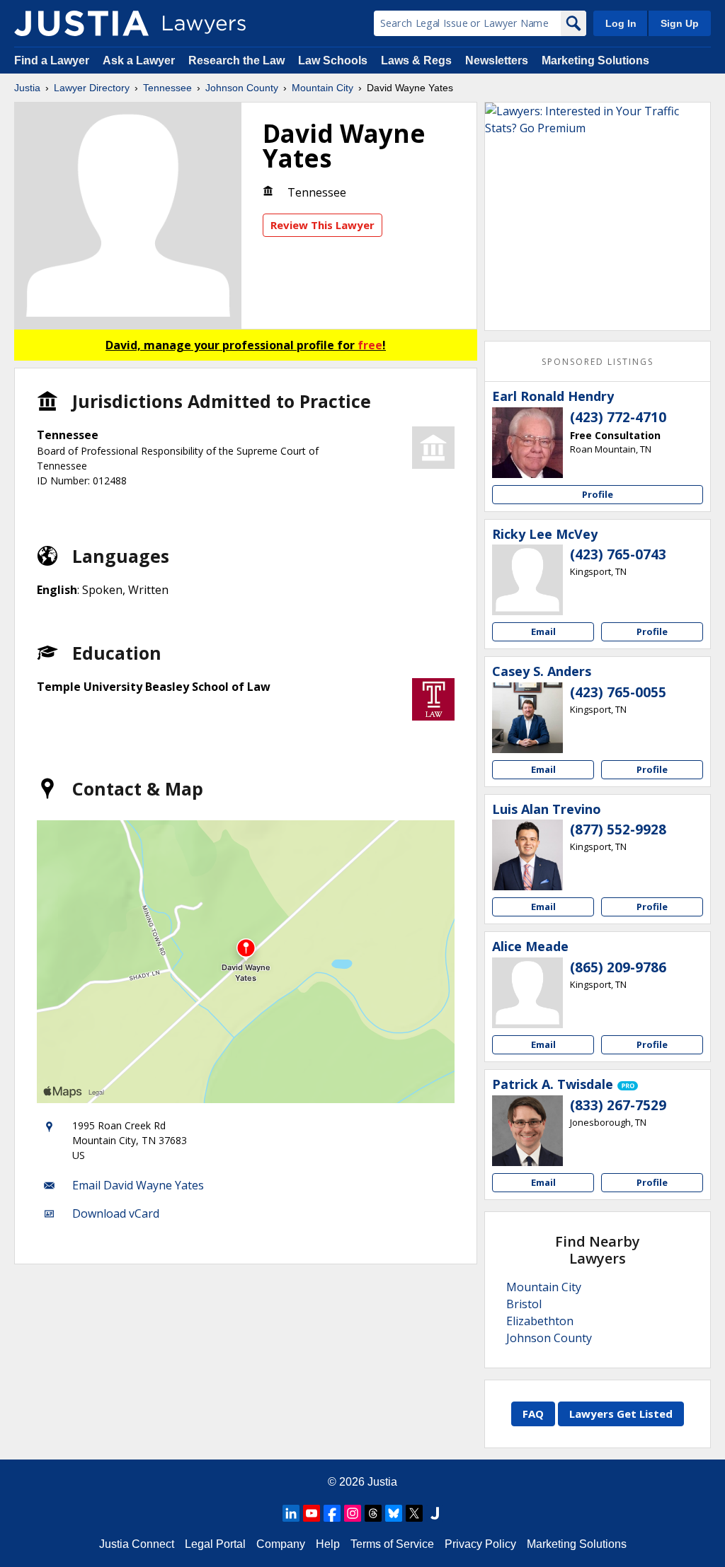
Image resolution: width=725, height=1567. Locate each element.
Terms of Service (392, 1544)
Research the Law (236, 60)
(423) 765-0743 (618, 554)
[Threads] (373, 1513)
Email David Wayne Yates (138, 1185)
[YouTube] (311, 1513)
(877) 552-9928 (618, 829)
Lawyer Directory (92, 87)
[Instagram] (352, 1513)
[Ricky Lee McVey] (527, 579)
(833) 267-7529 (618, 1105)
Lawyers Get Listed (621, 1413)
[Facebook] (332, 1513)
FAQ (533, 1413)
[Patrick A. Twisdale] (527, 1130)
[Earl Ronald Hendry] (527, 442)
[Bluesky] (393, 1513)
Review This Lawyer (322, 225)
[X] (414, 1513)
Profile (597, 494)
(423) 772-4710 (618, 417)
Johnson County (241, 87)
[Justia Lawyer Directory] (81, 23)
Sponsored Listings (597, 362)
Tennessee (167, 87)
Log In (620, 23)
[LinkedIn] (290, 1513)
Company (280, 1544)
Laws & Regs (416, 60)
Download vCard (115, 1213)
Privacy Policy (480, 1544)
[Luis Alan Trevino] (527, 855)
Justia (27, 87)
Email (543, 631)
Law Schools (332, 60)
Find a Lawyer (51, 60)
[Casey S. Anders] (527, 717)
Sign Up (680, 23)
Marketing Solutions (595, 60)
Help (328, 1544)
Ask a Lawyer (140, 60)
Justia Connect (136, 1544)
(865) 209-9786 (618, 967)
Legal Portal (215, 1544)
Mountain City (322, 87)
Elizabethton (539, 1321)
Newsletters (496, 60)
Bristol (524, 1304)
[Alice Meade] (527, 992)
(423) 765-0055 (618, 692)
